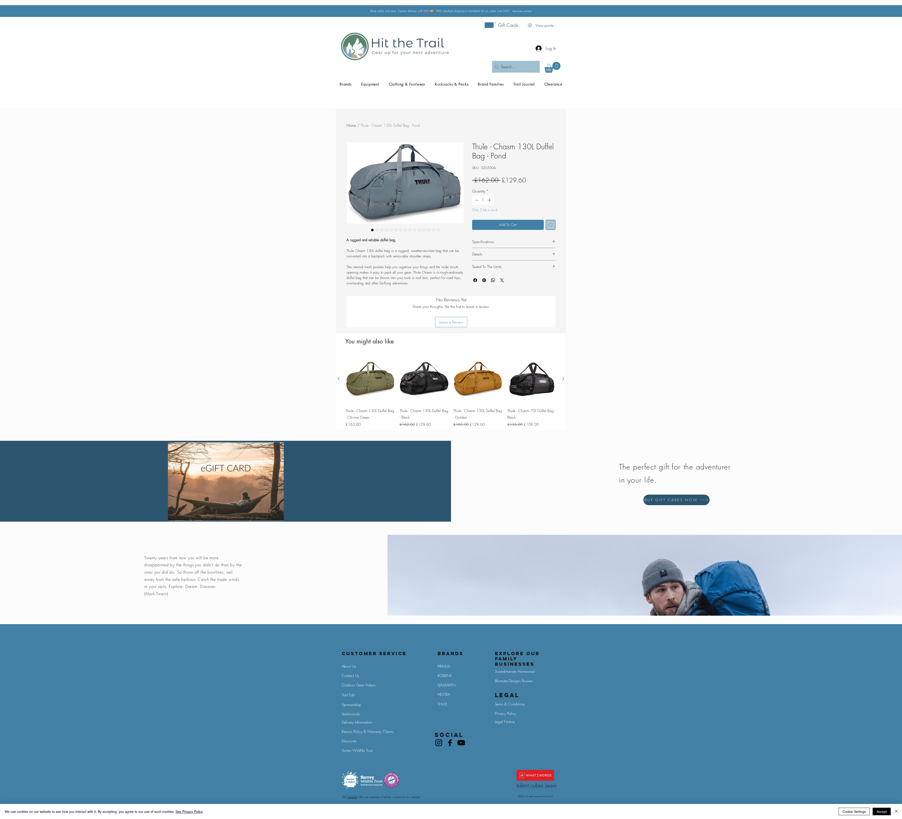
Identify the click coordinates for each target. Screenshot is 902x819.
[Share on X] (502, 280)
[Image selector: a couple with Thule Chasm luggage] (428, 230)
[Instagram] (438, 742)
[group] (451, 390)
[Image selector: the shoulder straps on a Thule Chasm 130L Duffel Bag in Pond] (386, 230)
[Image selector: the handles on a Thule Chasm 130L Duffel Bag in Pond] (395, 230)
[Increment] (489, 200)
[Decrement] (476, 200)
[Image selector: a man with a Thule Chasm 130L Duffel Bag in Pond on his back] (414, 230)
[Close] (896, 811)
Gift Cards (508, 25)
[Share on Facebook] (475, 280)
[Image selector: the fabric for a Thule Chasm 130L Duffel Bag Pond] (424, 230)
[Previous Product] (339, 379)
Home (351, 125)
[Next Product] (563, 379)
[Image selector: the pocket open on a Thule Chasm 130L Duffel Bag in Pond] (377, 230)
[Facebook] (450, 742)
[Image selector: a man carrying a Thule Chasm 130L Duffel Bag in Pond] (410, 230)
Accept (882, 811)
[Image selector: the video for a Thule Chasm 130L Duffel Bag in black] (438, 230)
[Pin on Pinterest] (484, 280)
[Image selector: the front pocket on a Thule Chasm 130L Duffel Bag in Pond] (400, 230)
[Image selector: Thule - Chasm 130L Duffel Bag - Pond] (372, 230)
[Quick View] (370, 379)
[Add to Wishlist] (551, 225)
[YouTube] (461, 742)
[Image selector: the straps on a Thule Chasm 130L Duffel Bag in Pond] (391, 230)
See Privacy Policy (189, 811)
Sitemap (352, 797)
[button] (552, 67)
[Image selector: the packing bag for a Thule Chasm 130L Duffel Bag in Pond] (419, 230)
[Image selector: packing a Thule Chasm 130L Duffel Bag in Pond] (381, 230)
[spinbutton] (482, 200)
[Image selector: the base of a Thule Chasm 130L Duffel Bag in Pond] (405, 230)
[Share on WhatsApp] (493, 280)
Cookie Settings (854, 811)
